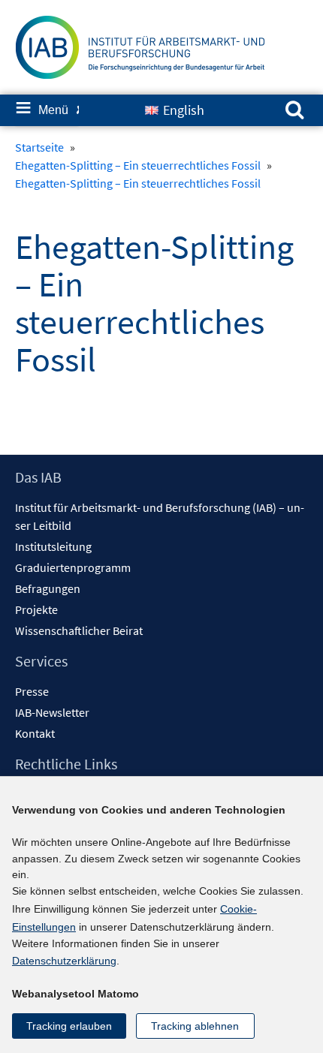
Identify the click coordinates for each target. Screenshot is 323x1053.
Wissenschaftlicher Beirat (79, 630)
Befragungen (47, 588)
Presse (32, 691)
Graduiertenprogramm (73, 567)
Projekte (36, 609)
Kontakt (35, 733)
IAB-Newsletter (52, 712)
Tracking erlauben (69, 1026)
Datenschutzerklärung (64, 961)
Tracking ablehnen (195, 1026)
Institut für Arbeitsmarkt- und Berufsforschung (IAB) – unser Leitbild (159, 516)
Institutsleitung (53, 546)
